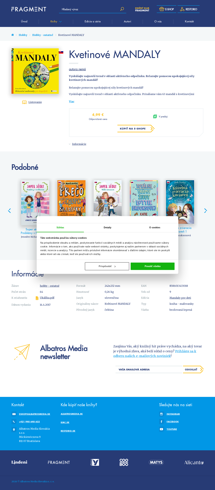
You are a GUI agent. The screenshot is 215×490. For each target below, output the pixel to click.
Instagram (173, 414)
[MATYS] (156, 462)
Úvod (24, 21)
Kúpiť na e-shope (133, 128)
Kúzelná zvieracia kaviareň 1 (180, 229)
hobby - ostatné (49, 285)
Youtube (172, 429)
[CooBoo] (124, 462)
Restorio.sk (68, 430)
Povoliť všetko (153, 266)
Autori (127, 21)
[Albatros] (95, 462)
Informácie (79, 144)
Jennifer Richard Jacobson (35, 236)
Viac (71, 101)
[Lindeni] (19, 462)
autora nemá (77, 69)
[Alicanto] (194, 462)
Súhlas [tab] (60, 227)
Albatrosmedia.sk (72, 413)
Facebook (173, 421)
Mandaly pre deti (180, 297)
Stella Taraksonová (180, 235)
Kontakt (189, 21)
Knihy (54, 21)
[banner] (28, 9)
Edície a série (93, 21)
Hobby (23, 35)
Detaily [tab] (107, 227)
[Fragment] (58, 462)
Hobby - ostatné (42, 35)
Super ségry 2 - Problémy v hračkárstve (35, 231)
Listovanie (35, 102)
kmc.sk (65, 422)
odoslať (191, 369)
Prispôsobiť (105, 266)
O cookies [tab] (154, 227)
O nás (158, 21)
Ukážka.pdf (47, 297)
